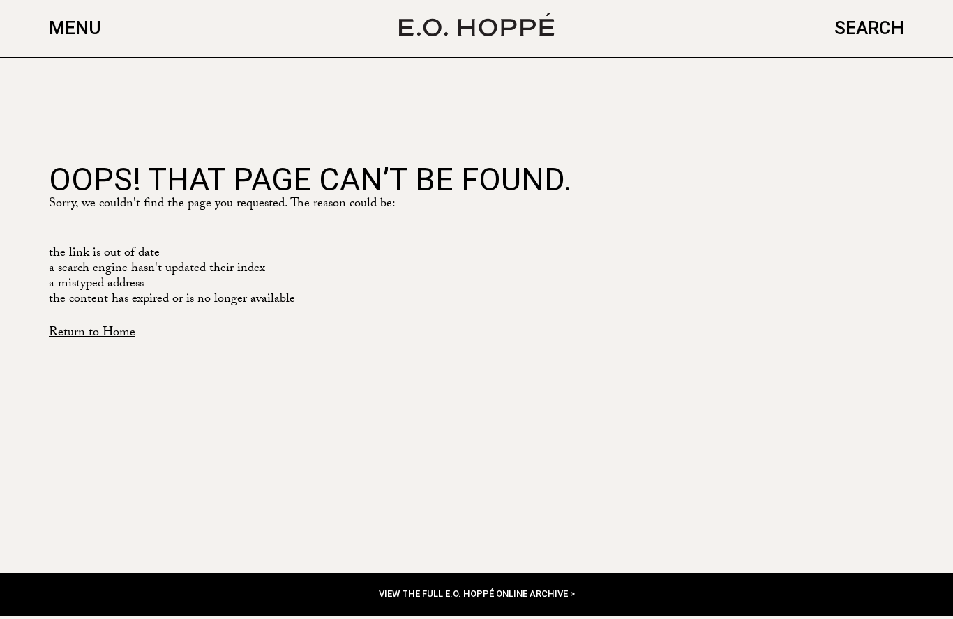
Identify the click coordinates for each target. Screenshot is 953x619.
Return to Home (92, 333)
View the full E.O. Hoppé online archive (474, 593)
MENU (75, 27)
